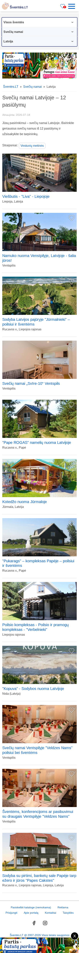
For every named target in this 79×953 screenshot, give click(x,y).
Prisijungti (11, 912)
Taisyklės (68, 912)
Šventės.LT (10, 86)
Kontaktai (50, 912)
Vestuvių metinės (32, 145)
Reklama (63, 907)
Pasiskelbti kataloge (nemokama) (31, 907)
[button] (72, 6)
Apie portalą (31, 912)
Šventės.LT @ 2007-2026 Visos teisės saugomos (39, 935)
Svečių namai (32, 86)
